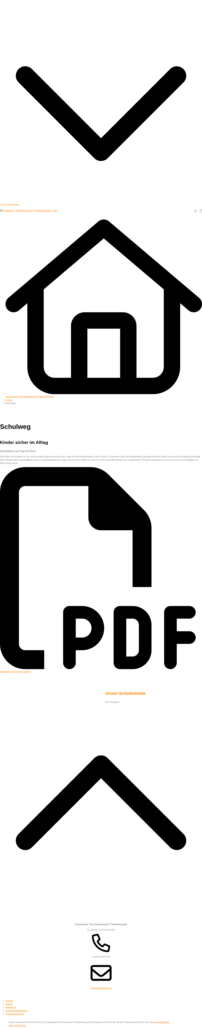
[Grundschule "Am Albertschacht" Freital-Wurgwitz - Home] (28, 210)
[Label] (101, 915)
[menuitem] (9, 1001)
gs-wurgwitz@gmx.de (101, 988)
